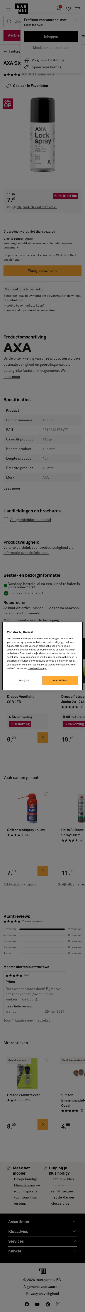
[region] (42, 656)
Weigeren (25, 680)
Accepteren (60, 680)
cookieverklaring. (37, 668)
